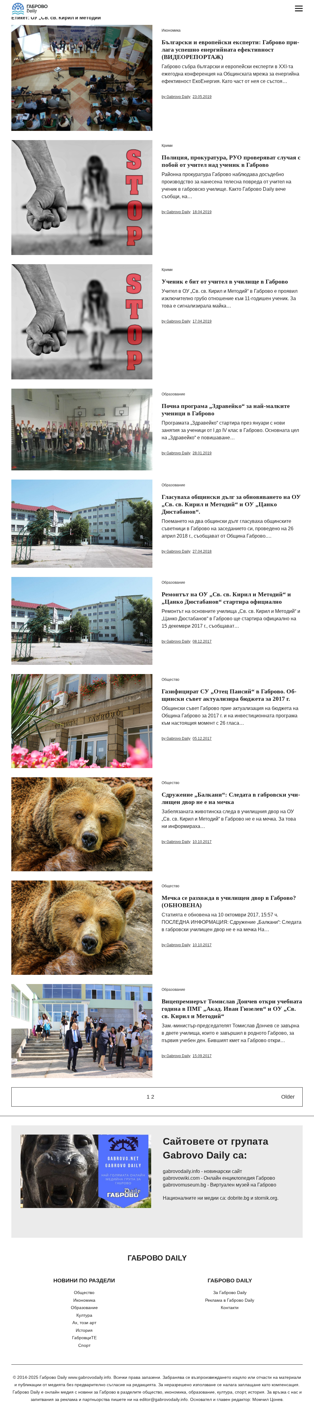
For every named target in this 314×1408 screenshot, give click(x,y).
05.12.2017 (202, 738)
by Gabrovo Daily (176, 97)
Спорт (84, 1345)
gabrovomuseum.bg (184, 1184)
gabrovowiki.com (181, 1178)
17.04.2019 (202, 321)
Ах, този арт (84, 1322)
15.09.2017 (202, 1056)
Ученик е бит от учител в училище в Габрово (225, 281)
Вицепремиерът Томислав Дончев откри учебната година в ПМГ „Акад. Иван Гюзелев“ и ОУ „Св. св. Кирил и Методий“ (232, 1008)
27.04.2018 (202, 551)
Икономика (171, 30)
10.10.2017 (202, 842)
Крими (167, 145)
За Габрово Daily (230, 1292)
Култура (84, 1315)
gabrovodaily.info (181, 1171)
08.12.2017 (202, 641)
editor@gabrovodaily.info (164, 1399)
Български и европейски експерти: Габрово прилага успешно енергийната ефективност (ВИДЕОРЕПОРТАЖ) (230, 49)
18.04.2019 (202, 212)
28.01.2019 (202, 453)
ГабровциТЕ (84, 1337)
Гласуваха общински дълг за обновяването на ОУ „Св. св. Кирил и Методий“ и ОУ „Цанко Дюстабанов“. (231, 504)
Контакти (230, 1307)
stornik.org (266, 1198)
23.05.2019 (202, 97)
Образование (173, 394)
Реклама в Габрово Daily (229, 1300)
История (84, 1330)
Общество (170, 679)
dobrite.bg (238, 1198)
